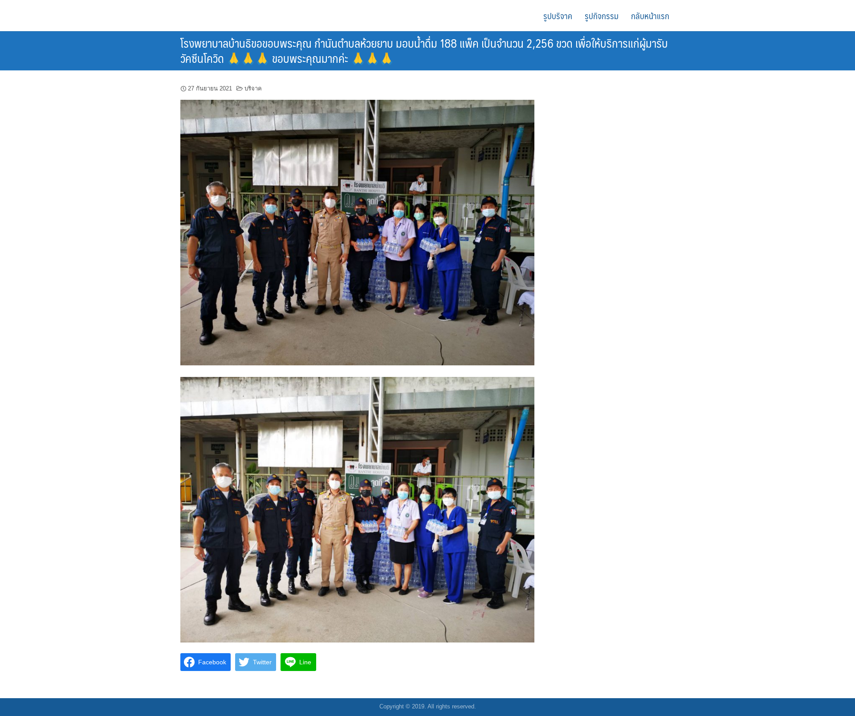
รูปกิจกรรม (602, 15)
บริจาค (253, 88)
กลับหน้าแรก (650, 15)
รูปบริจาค (557, 15)
